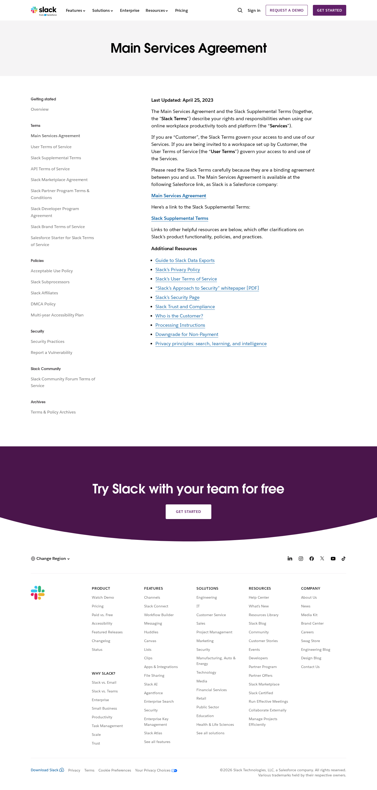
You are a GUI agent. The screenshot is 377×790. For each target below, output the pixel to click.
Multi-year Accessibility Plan (57, 315)
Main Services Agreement (55, 135)
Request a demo (287, 10)
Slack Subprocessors (50, 282)
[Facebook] (311, 559)
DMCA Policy (43, 304)
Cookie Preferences (114, 770)
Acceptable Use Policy (52, 271)
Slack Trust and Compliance (185, 306)
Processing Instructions (180, 325)
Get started (329, 10)
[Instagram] (301, 559)
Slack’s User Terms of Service (186, 279)
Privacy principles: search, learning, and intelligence (211, 343)
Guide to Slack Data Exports (185, 260)
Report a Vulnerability (51, 352)
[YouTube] (333, 559)
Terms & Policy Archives (53, 412)
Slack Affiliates (44, 293)
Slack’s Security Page (177, 297)
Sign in (254, 10)
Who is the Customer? (179, 316)
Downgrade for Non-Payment (186, 334)
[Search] (240, 11)
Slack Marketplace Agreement (59, 179)
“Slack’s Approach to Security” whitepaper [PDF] (207, 288)
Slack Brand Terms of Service (58, 226)
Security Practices (47, 341)
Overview (39, 109)
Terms (89, 770)
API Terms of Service (50, 169)
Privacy (74, 770)
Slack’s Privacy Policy (177, 269)
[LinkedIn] (290, 559)
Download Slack (44, 770)
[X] (322, 559)
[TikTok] (344, 559)
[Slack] (44, 10)
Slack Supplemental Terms (56, 158)
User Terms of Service (51, 146)
